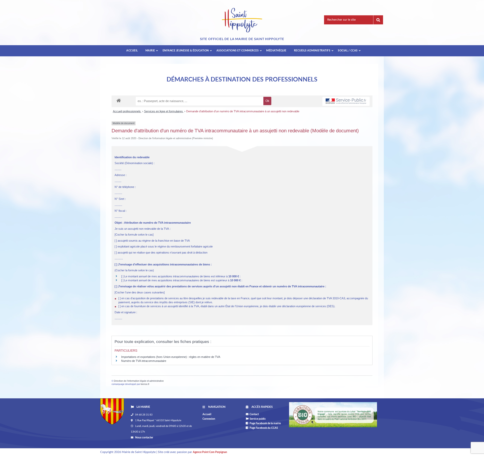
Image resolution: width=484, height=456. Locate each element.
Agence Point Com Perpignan (210, 452)
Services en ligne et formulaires (164, 111)
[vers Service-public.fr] (346, 101)
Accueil (206, 414)
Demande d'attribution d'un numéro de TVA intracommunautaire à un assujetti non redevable (242, 111)
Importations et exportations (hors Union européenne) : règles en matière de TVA (170, 356)
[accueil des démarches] (118, 100)
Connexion (208, 419)
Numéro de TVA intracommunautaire (143, 360)
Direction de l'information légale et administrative (139, 381)
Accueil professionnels (127, 111)
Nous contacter (144, 437)
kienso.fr (145, 384)
